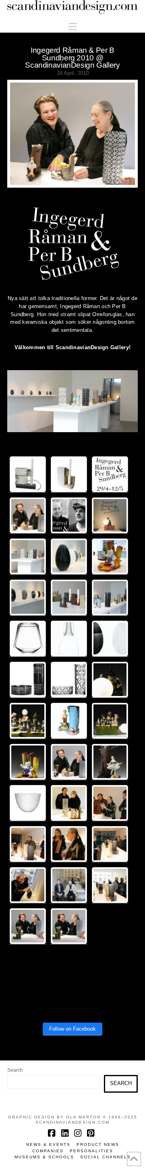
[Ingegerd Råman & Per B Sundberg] (69, 515)
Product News (98, 1144)
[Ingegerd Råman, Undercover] (28, 639)
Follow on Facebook (72, 1029)
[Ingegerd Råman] (69, 639)
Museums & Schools (44, 1157)
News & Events (48, 1144)
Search (15, 1070)
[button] (72, 27)
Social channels (105, 1157)
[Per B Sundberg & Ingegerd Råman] (28, 515)
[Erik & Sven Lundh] (69, 885)
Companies (48, 1151)
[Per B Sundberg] (110, 680)
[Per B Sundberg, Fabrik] (28, 474)
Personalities (91, 1151)
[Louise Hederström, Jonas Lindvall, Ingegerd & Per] (110, 803)
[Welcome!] (110, 474)
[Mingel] (110, 844)
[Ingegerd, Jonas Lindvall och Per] (28, 844)
